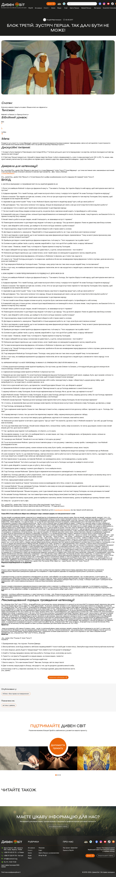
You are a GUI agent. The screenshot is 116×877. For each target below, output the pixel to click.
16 (2, 133)
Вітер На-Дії (43, 855)
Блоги (53, 8)
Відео (30, 858)
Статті (46, 8)
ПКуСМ (30, 8)
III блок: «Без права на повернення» (16, 694)
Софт (66, 8)
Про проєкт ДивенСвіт (70, 848)
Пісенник (42, 848)
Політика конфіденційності (11, 872)
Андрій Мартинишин (54, 20)
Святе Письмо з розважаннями (49, 853)
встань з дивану (9, 705)
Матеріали (97, 8)
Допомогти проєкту (58, 746)
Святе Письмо (74, 8)
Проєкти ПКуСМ (68, 850)
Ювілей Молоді (86, 8)
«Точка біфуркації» (8, 173)
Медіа (59, 8)
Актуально (38, 8)
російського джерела (62, 510)
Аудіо (30, 855)
